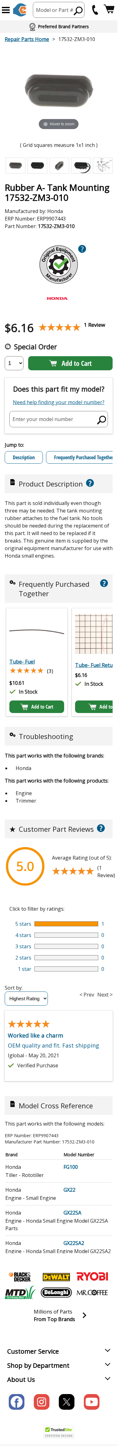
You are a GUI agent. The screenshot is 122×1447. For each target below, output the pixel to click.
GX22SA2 (74, 1243)
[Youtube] (91, 1402)
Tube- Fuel (22, 661)
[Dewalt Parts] (56, 1277)
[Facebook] (16, 1402)
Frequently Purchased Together (84, 457)
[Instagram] (41, 1402)
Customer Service (33, 1351)
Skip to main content (59, 8)
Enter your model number (43, 418)
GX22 (69, 1189)
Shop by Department (38, 1365)
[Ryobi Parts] (92, 1277)
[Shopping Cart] (109, 9)
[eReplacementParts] (20, 10)
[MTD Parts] (20, 1292)
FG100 (71, 1166)
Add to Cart (77, 363)
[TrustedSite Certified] (58, 1431)
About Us (21, 1379)
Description (24, 457)
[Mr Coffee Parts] (92, 1292)
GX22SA (72, 1212)
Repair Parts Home (27, 39)
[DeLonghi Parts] (56, 1292)
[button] (6, 10)
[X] (66, 1402)
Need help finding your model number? (58, 402)
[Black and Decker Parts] (20, 1277)
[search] (102, 419)
